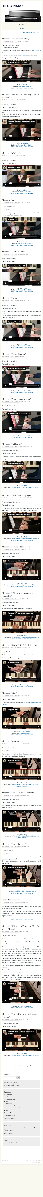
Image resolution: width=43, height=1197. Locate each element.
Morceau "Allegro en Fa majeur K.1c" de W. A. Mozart (21, 927)
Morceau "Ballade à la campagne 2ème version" (20, 96)
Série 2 (7, 1101)
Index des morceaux (11, 899)
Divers (26, 890)
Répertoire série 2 (30, 891)
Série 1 (7, 1096)
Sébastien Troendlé (25, 733)
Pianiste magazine (25, 685)
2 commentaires (17, 437)
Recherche (6, 1074)
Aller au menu (26, 32)
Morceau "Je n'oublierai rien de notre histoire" (19, 1015)
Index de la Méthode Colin (11, 1143)
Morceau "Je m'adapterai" (14, 844)
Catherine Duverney (25, 86)
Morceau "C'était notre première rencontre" (17, 594)
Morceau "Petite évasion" (14, 353)
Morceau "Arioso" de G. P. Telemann (19, 645)
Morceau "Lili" (9, 199)
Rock (25, 288)
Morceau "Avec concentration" (16, 398)
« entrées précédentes (17, 1066)
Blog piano (13, 6)
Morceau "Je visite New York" (16, 546)
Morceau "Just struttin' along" (16, 38)
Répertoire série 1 (10, 1099)
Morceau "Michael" (11, 153)
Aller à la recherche (36, 32)
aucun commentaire (17, 88)
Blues (11, 1128)
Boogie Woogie (25, 731)
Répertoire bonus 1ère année (30, 487)
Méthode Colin (22, 145)
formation (25, 56)
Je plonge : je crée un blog (11, 1085)
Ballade (25, 143)
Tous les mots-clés (9, 1133)
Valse (25, 635)
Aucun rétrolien (28, 88)
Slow (25, 190)
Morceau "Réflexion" (12, 443)
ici (21, 58)
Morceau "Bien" (9, 692)
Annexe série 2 (9, 1103)
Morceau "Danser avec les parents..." (19, 792)
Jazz (25, 84)
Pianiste (30, 655)
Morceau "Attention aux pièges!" (17, 495)
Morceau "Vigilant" (11, 741)
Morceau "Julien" (10, 298)
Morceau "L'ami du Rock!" (14, 251)
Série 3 (30, 145)
